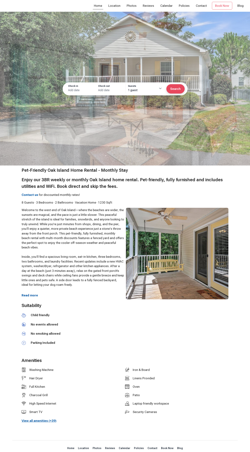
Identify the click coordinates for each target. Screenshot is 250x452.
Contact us (30, 195)
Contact (152, 448)
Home (70, 448)
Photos (97, 448)
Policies (139, 448)
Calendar (124, 448)
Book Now (167, 448)
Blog (180, 448)
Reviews (110, 448)
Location (83, 448)
